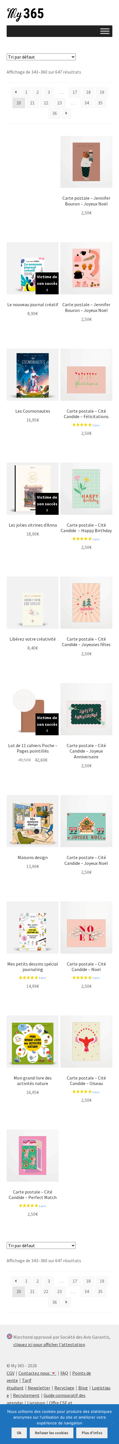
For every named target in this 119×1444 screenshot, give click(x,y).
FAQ (64, 1373)
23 (59, 103)
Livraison (36, 1403)
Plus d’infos (92, 1432)
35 (100, 103)
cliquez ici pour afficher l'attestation (49, 1344)
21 (32, 103)
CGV (10, 1373)
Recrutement (26, 1395)
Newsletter (39, 1388)
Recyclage (64, 1388)
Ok (19, 1432)
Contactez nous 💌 (37, 1373)
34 (86, 103)
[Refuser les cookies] (112, 1424)
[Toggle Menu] (104, 31)
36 (54, 113)
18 (88, 92)
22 (46, 103)
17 (74, 92)
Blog (83, 1388)
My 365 (25, 15)
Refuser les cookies (51, 1432)
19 (102, 92)
